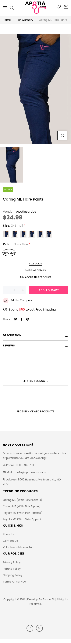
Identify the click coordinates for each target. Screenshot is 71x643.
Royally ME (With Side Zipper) (22, 519)
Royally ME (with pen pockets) (23, 513)
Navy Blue (9, 253)
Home (7, 20)
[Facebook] (21, 319)
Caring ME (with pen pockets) (22, 500)
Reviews (9, 345)
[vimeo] (27, 319)
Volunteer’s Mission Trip (18, 547)
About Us (9, 534)
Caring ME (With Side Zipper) (22, 506)
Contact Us (10, 541)
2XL (48, 234)
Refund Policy (12, 569)
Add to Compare (21, 300)
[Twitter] (15, 319)
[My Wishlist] (59, 7)
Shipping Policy (12, 575)
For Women (25, 20)
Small (14, 234)
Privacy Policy (12, 562)
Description (12, 335)
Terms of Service (14, 581)
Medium (23, 234)
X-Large (40, 234)
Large (31, 234)
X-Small (6, 234)
